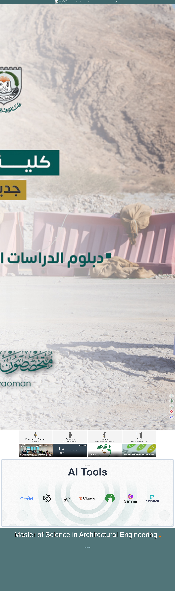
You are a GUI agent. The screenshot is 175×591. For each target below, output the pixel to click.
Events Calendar (83, 445)
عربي (119, 1)
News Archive (38, 445)
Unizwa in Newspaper (47, 445)
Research (96, 1)
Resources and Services (107, 1)
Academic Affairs (87, 1)
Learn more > (87, 465)
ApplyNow (171, 416)
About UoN (78, 1)
